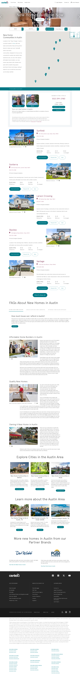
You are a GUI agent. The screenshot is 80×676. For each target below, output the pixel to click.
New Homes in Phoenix (12, 650)
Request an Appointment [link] (59, 106)
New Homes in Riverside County (14, 658)
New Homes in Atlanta (33, 650)
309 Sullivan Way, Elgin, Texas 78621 (46, 199)
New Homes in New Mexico (35, 660)
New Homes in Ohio (55, 649)
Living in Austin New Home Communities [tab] (35, 309)
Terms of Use (45, 612)
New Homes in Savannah (34, 652)
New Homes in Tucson (12, 652)
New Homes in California (14, 655)
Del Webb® (11, 590)
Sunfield (40, 130)
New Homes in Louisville (34, 657)
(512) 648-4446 (40, 267)
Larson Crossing (44, 196)
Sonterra (13, 164)
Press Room (35, 594)
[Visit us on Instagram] (58, 576)
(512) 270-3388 (12, 235)
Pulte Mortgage (35, 588)
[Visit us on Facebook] (53, 576)
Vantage (40, 261)
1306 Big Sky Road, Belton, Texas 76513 (20, 233)
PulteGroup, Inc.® (13, 600)
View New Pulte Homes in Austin (48, 566)
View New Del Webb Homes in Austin (17, 564)
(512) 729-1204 (40, 136)
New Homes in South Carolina (57, 654)
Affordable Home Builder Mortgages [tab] (57, 309)
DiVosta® (11, 592)
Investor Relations (36, 596)
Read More (15, 326)
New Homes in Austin (55, 668)
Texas (14, 6)
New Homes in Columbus (55, 650)
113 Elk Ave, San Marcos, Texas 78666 (47, 264)
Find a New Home (19, 489)
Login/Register (59, 2)
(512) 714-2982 (12, 170)
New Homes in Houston (55, 671)
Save (62, 157)
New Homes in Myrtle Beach (56, 658)
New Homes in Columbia (55, 657)
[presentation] (1, 17)
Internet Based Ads (58, 594)
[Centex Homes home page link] (4, 2)
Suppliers (34, 600)
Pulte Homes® (12, 588)
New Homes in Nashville (55, 663)
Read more (19, 529)
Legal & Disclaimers (58, 590)
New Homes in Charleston (55, 655)
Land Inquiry (56, 601)
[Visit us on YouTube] (69, 576)
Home (10, 6)
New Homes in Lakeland (13, 666)
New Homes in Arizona (13, 649)
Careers (34, 598)
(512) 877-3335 (40, 201)
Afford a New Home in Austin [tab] (16, 309)
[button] (13, 2)
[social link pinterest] (25, 146)
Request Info (54, 157)
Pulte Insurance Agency (37, 592)
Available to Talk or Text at (59, 95)
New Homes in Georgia (34, 649)
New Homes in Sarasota (13, 669)
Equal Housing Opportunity (60, 592)
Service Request (75, 2)
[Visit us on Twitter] (64, 576)
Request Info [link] (58, 110)
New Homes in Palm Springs (13, 657)
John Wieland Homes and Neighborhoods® (18, 594)
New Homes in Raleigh (33, 668)
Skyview (13, 230)
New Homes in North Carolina (36, 665)
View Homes (40, 19)
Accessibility (56, 596)
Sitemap (52, 612)
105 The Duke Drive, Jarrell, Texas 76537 (20, 167)
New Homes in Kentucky (34, 655)
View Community (42, 157)
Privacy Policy (37, 612)
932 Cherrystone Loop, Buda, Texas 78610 (48, 133)
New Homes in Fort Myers (13, 663)
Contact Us (66, 2)
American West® (13, 596)
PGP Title (34, 590)
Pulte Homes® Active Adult (15, 598)
